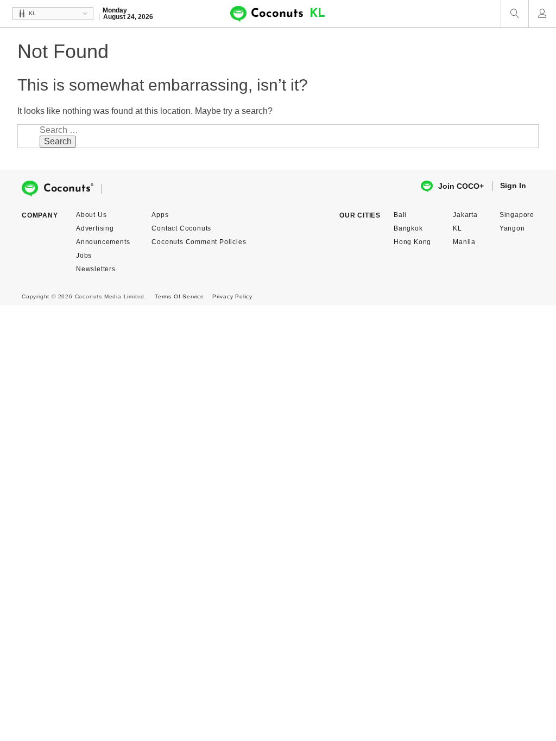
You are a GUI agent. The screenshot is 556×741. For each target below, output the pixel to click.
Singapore (517, 215)
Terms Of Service (179, 296)
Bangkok (408, 228)
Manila (464, 242)
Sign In (513, 185)
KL (457, 228)
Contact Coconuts (181, 228)
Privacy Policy (232, 296)
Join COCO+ (461, 186)
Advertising (95, 228)
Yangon (512, 228)
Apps (159, 215)
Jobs (84, 255)
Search (58, 141)
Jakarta (465, 215)
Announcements (103, 242)
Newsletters (96, 269)
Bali (400, 215)
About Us (91, 215)
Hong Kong (412, 242)
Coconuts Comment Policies (198, 242)
